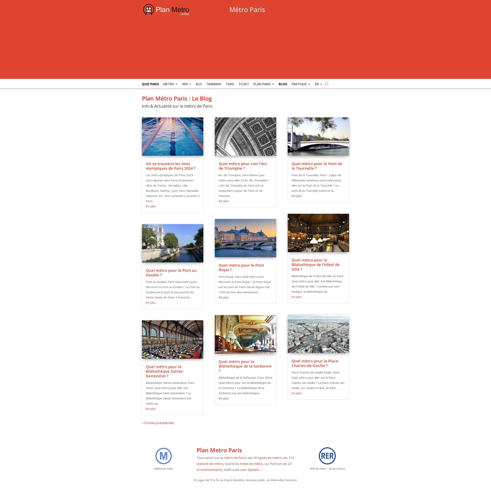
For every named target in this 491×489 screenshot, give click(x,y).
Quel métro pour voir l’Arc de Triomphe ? (243, 166)
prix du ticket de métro (245, 463)
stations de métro (210, 463)
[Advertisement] (245, 48)
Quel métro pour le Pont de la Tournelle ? (317, 166)
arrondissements (209, 469)
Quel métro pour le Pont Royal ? (241, 267)
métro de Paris (235, 457)
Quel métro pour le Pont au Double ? (171, 273)
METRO (168, 84)
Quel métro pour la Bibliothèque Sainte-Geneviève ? (165, 371)
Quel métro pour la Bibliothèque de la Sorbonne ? (245, 366)
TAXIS (230, 84)
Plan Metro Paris (219, 450)
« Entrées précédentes (158, 423)
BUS (199, 84)
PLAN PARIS (262, 84)
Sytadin (253, 469)
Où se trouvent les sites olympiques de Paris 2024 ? (170, 166)
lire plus (151, 206)
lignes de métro (269, 457)
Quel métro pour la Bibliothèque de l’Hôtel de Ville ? (316, 264)
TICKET (243, 84)
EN (317, 84)
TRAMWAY (214, 84)
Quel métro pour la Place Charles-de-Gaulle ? (315, 363)
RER (185, 84)
